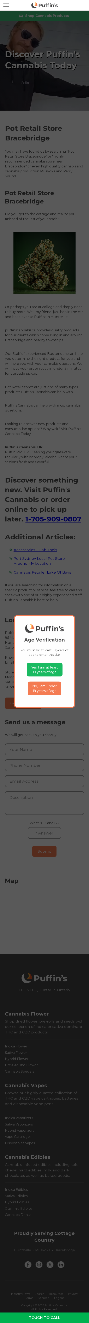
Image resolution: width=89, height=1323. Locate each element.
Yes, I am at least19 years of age (44, 669)
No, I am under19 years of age (44, 688)
